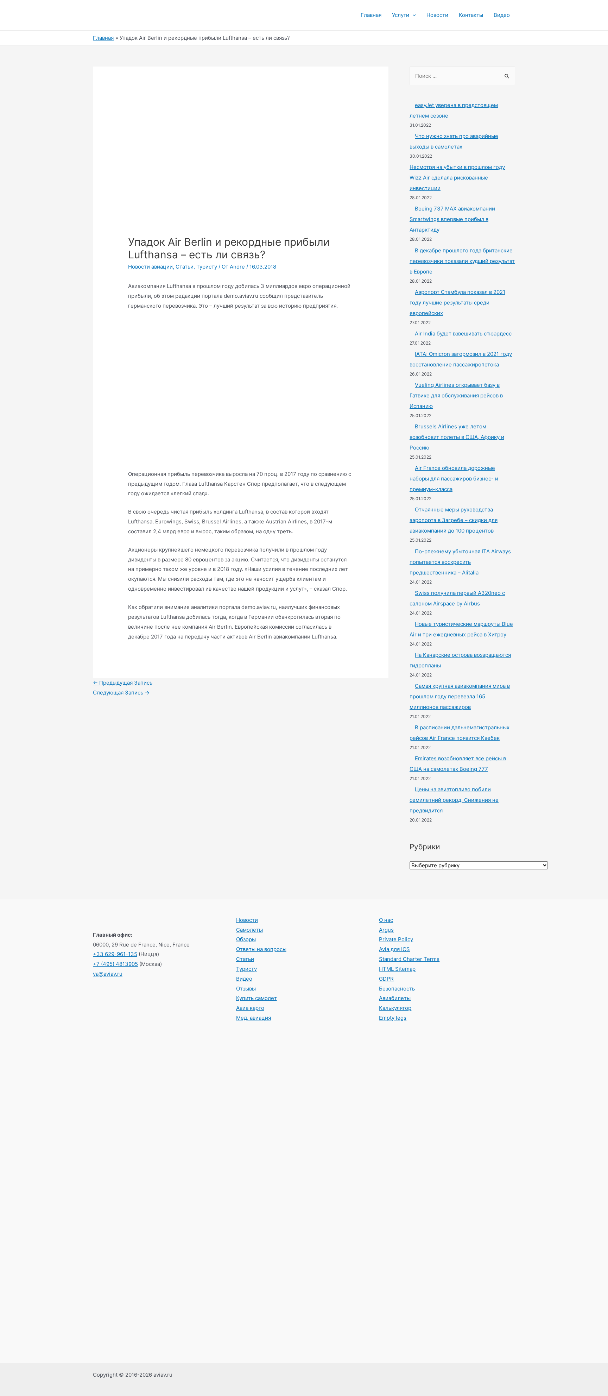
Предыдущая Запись (122, 682)
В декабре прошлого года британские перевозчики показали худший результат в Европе (462, 261)
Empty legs (392, 1017)
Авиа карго (250, 1008)
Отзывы (246, 988)
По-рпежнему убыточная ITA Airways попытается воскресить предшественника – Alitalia (460, 562)
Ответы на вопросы (261, 949)
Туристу (206, 266)
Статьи (185, 266)
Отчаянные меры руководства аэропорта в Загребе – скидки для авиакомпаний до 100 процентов (454, 520)
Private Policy (396, 939)
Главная (371, 15)
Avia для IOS (394, 949)
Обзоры (246, 939)
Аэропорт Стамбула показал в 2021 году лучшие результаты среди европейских (457, 302)
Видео (502, 15)
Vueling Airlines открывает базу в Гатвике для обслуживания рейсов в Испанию (456, 395)
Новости (437, 15)
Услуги (400, 15)
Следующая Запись (121, 692)
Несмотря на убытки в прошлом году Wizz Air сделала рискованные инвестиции (457, 177)
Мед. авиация (253, 1017)
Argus (386, 929)
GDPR (386, 978)
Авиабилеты (395, 998)
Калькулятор (395, 1008)
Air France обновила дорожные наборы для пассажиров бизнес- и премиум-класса (454, 478)
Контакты (471, 15)
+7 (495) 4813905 (115, 964)
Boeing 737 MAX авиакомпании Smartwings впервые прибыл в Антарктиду (452, 219)
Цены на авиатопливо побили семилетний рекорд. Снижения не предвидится (454, 800)
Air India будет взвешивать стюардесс (463, 333)
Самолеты (249, 929)
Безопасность (397, 988)
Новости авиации (150, 266)
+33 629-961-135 (115, 954)
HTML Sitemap (397, 969)
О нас (386, 920)
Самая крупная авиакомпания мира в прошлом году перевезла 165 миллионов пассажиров (460, 696)
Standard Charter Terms (409, 959)
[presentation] (412, 15)
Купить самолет (256, 998)
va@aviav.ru (107, 973)
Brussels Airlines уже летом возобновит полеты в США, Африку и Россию (457, 437)
